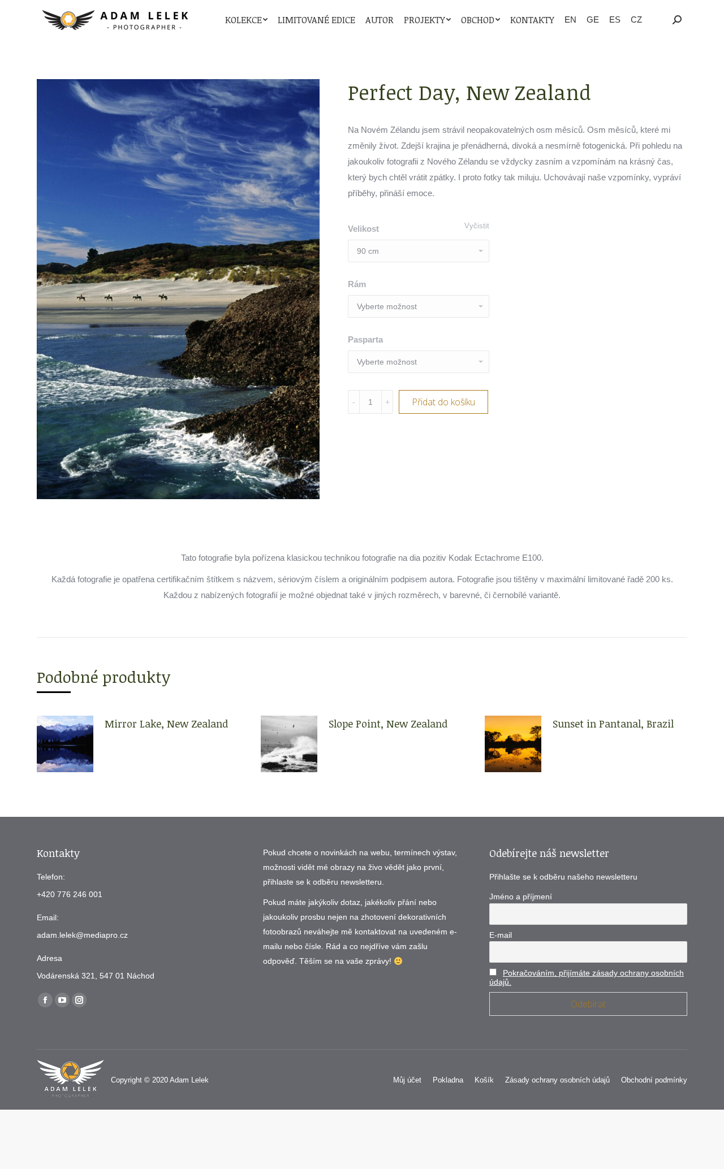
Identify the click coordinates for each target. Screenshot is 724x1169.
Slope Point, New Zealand (388, 723)
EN (570, 19)
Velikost (363, 228)
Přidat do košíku (443, 402)
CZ (636, 19)
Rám (357, 284)
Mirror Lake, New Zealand (166, 723)
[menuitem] (246, 20)
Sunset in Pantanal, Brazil (613, 723)
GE (593, 19)
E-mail (500, 934)
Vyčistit (476, 226)
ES (614, 19)
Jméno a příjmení (520, 896)
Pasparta (365, 339)
